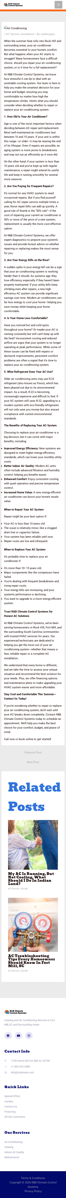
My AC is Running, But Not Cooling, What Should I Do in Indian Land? (31, 878)
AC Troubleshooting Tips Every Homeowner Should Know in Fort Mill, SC (31, 961)
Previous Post (33, 752)
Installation (27, 34)
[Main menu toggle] (58, 5)
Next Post (33, 762)
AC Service (12, 34)
